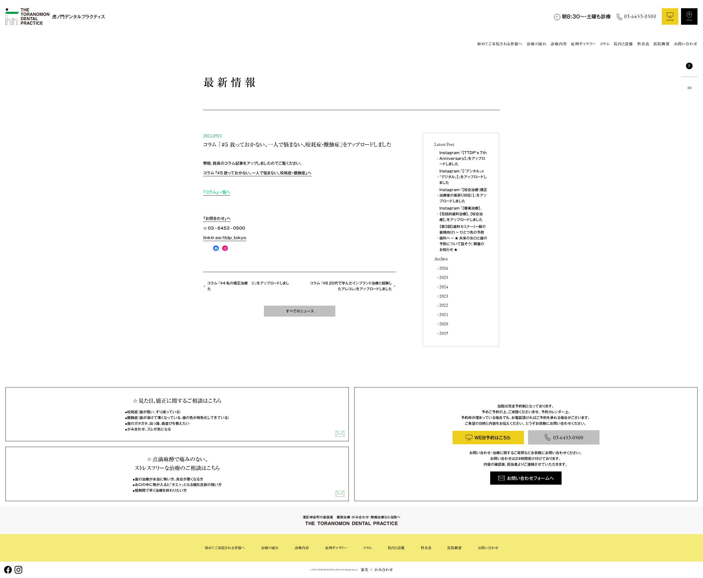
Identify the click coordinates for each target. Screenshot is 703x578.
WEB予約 (670, 20)
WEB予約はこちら (492, 437)
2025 (443, 277)
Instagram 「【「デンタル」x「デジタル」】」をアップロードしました (463, 176)
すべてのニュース (300, 311)
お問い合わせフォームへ (530, 478)
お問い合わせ (686, 44)
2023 (443, 296)
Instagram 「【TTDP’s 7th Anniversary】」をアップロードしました (463, 158)
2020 (443, 324)
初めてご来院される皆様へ (500, 44)
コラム (605, 44)
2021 (443, 314)
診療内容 (559, 44)
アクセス (689, 20)
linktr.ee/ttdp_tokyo (224, 237)
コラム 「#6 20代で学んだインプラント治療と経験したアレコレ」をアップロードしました (351, 285)
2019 (443, 333)
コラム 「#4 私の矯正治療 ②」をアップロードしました (248, 285)
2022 (443, 305)
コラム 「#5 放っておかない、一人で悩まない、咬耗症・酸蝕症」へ (257, 172)
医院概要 (662, 44)
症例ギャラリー (583, 44)
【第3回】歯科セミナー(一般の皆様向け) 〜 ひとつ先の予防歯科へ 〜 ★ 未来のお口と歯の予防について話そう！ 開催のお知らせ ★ (463, 238)
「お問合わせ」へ (217, 218)
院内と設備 (623, 44)
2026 (443, 268)
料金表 (643, 44)
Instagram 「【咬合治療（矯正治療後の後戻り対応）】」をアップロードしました (463, 195)
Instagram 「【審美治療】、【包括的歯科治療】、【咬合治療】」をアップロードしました (461, 213)
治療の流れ (536, 44)
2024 (443, 287)
